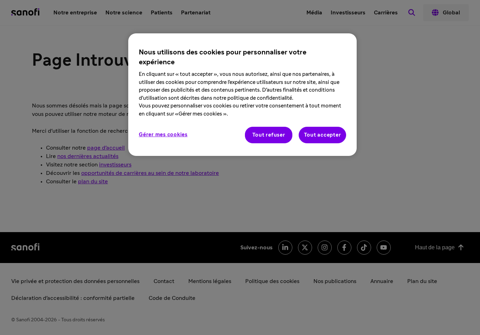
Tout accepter (322, 135)
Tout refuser (268, 135)
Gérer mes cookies (163, 134)
